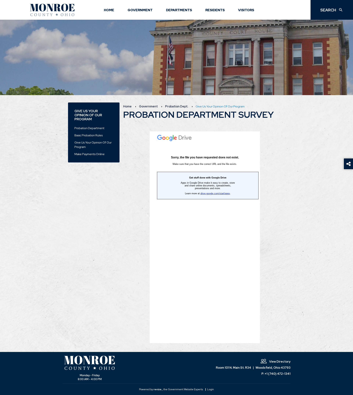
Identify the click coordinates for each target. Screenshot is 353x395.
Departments (179, 10)
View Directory (279, 362)
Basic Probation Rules (88, 135)
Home (109, 10)
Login (210, 389)
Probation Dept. (176, 106)
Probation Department (89, 128)
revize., (158, 389)
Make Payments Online (89, 154)
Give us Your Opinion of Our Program (93, 145)
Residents (215, 10)
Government (140, 10)
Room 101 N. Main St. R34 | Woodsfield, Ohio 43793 (253, 368)
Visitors (246, 10)
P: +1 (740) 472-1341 (275, 374)
